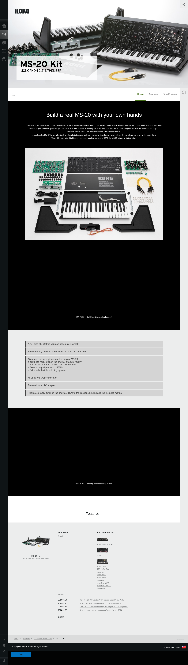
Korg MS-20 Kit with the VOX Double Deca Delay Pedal (102, 600)
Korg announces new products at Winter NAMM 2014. (101, 610)
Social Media (5, 651)
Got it (21, 654)
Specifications (170, 94)
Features (5, 43)
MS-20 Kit (60, 639)
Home (5, 26)
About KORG (5, 661)
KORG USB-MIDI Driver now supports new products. (101, 603)
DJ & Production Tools (43, 639)
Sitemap (180, 640)
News (5, 640)
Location (5, 645)
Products (5, 34)
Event (60, 536)
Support (5, 59)
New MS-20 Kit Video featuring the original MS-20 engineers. (104, 607)
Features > (94, 513)
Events (5, 51)
